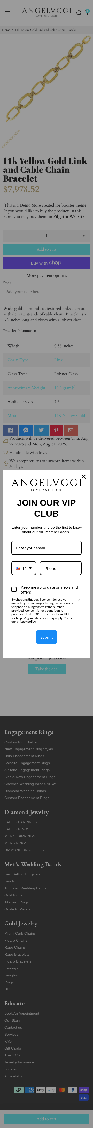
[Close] (84, 476)
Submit (46, 637)
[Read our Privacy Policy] (78, 600)
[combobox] (23, 568)
